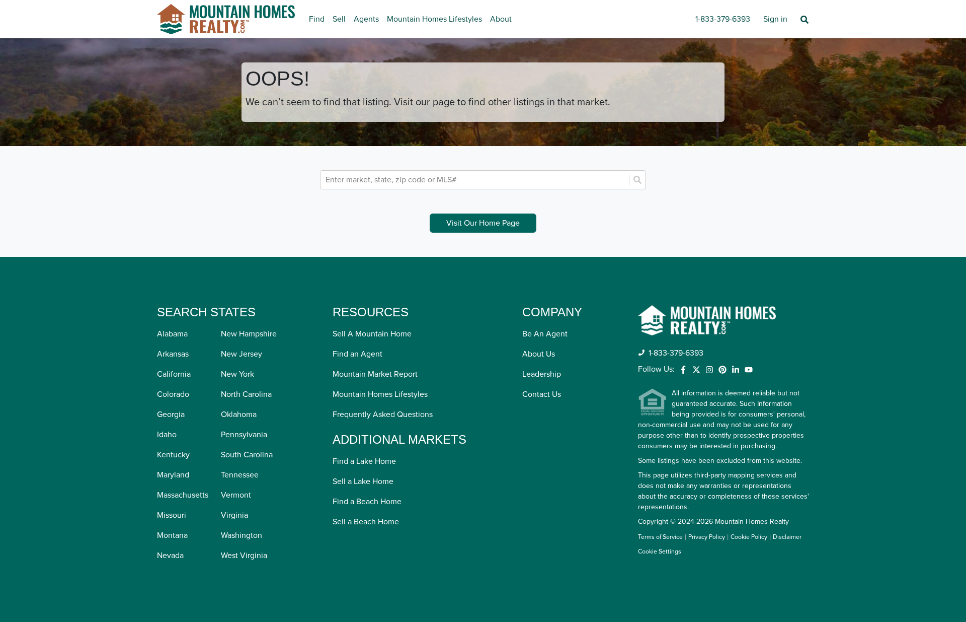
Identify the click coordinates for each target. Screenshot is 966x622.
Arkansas (173, 354)
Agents (366, 19)
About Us (538, 354)
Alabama (172, 334)
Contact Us (541, 394)
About (501, 19)
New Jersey (241, 354)
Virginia (234, 515)
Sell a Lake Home (363, 481)
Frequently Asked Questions (383, 414)
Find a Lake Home (364, 461)
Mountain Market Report (375, 374)
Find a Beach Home (367, 502)
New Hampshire (249, 334)
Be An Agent (545, 334)
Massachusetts (182, 495)
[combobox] (476, 180)
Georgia (171, 414)
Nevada (170, 555)
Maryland (173, 475)
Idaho (167, 435)
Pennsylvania (244, 435)
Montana (172, 535)
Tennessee (240, 475)
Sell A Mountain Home (372, 334)
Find (317, 19)
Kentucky (173, 455)
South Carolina (247, 455)
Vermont (236, 495)
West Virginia (244, 555)
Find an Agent (357, 354)
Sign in (775, 19)
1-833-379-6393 (722, 19)
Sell (339, 19)
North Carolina (246, 394)
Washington (241, 535)
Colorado (173, 394)
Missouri (171, 515)
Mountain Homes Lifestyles (434, 19)
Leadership (541, 374)
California (174, 374)
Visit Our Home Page (483, 223)
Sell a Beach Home (366, 522)
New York (237, 374)
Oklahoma (239, 414)
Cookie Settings (659, 552)
